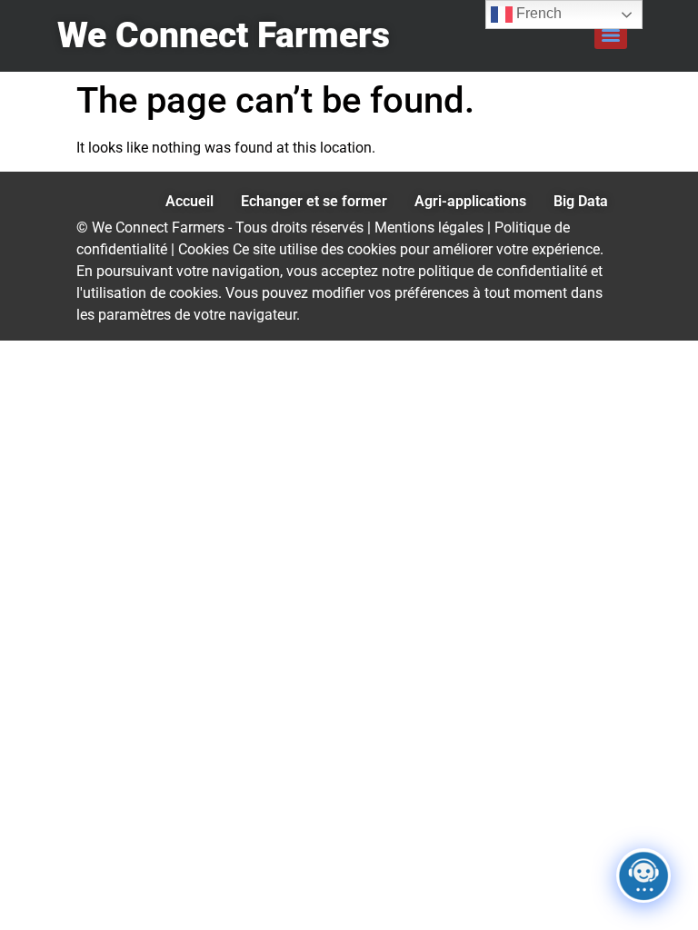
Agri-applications (470, 201)
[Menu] (610, 35)
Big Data (580, 201)
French (537, 13)
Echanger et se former (314, 201)
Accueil (189, 201)
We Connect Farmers (223, 35)
